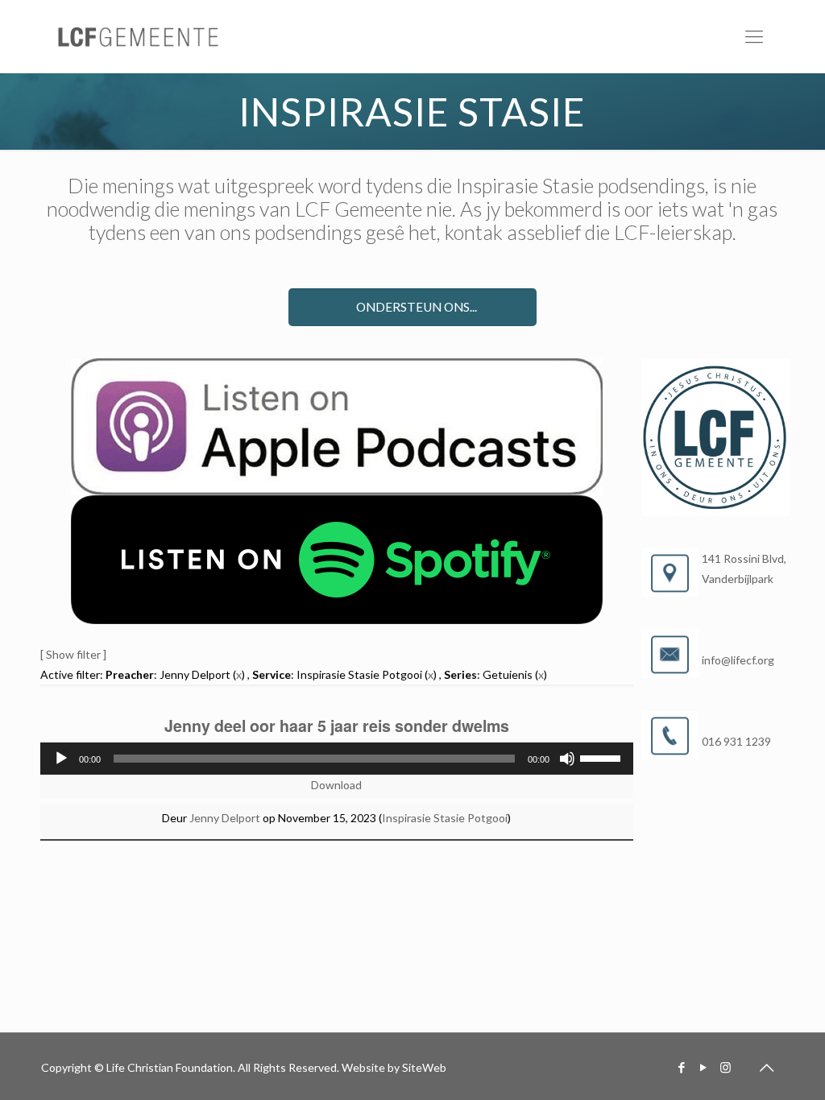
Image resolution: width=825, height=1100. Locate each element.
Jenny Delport (224, 818)
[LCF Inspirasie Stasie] (139, 36)
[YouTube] (703, 1067)
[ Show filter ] (73, 654)
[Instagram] (725, 1067)
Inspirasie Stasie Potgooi (445, 818)
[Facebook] (682, 1067)
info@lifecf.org (738, 660)
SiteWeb (424, 1067)
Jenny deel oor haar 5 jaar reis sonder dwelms (336, 725)
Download (336, 785)
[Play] (61, 759)
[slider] (602, 756)
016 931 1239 (736, 741)
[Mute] (567, 759)
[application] (337, 758)
